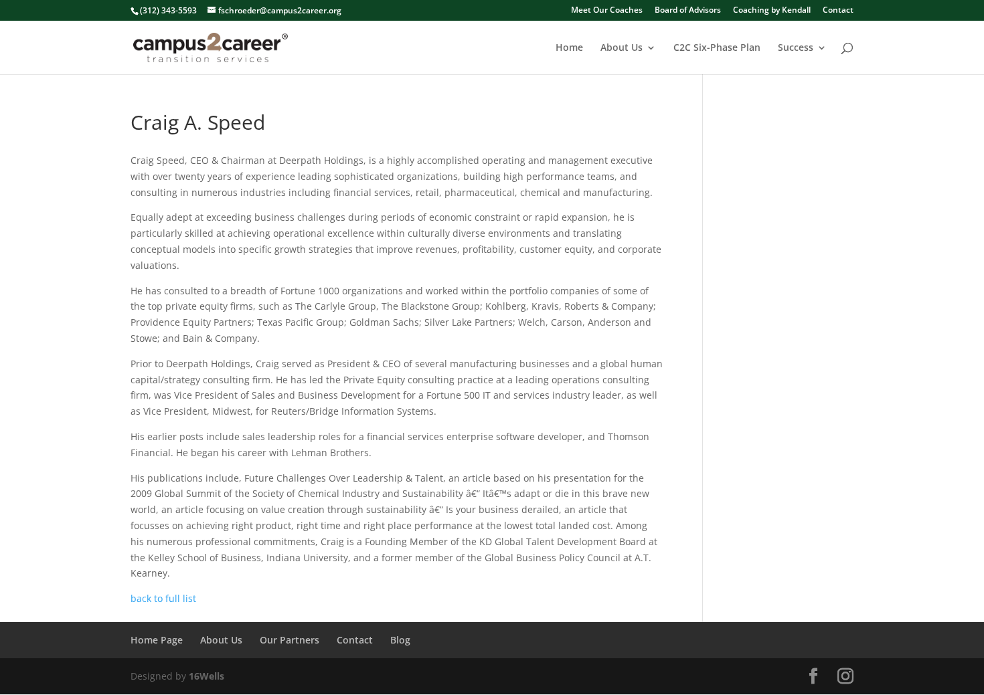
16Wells (206, 676)
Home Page (157, 639)
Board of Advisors (688, 10)
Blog (400, 639)
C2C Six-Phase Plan (716, 48)
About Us (621, 48)
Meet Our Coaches (607, 10)
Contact (838, 10)
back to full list (163, 598)
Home (569, 48)
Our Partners (289, 639)
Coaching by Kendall (772, 10)
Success (795, 48)
